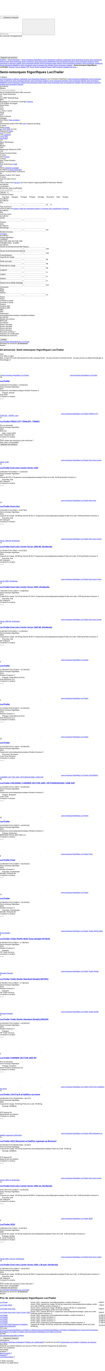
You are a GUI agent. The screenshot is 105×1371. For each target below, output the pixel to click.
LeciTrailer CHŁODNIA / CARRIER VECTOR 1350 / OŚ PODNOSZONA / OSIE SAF (37, 783)
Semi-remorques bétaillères (10, 65)
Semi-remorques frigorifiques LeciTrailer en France (43, 1332)
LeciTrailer (5, 381)
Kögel (37, 67)
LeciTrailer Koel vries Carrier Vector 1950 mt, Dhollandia (26, 1186)
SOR (54, 67)
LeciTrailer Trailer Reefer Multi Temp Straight (25, 939)
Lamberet (42, 67)
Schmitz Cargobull (63, 67)
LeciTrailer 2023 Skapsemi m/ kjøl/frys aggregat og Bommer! (28, 1141)
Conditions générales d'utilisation (12, 1342)
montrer (3, 339)
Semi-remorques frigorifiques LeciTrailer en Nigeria (19, 1330)
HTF (27, 67)
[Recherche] (38, 27)
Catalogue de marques (88, 1342)
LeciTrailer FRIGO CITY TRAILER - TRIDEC (20, 421)
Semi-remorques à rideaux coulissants (57, 60)
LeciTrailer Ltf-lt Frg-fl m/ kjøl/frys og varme (20, 1094)
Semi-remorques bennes (80, 60)
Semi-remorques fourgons (65, 61)
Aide (15, 1335)
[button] (52, 46)
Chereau (12, 67)
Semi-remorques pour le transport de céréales (37, 65)
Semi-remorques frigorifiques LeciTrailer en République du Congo (62, 1330)
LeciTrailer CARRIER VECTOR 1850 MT (18, 1058)
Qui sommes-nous (6, 1335)
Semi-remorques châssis (63, 65)
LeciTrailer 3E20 (7, 1224)
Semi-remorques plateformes (45, 61)
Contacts (20, 1335)
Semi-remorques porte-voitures (51, 63)
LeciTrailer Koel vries (10, 506)
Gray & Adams (20, 67)
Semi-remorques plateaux (84, 61)
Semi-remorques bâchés (30, 63)
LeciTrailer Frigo (7, 860)
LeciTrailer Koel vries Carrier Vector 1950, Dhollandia (24, 587)
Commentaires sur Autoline (69, 1342)
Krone (32, 67)
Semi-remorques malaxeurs (92, 63)
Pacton (49, 67)
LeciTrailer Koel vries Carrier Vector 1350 (19, 468)
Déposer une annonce (9, 444)
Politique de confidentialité (34, 1342)
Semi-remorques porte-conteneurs (22, 61)
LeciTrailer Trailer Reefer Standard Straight (24, 979)
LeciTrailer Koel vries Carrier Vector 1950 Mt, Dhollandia (26, 547)
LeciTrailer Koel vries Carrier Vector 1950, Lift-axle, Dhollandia (29, 1265)
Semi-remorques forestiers (72, 63)
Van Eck (73, 67)
